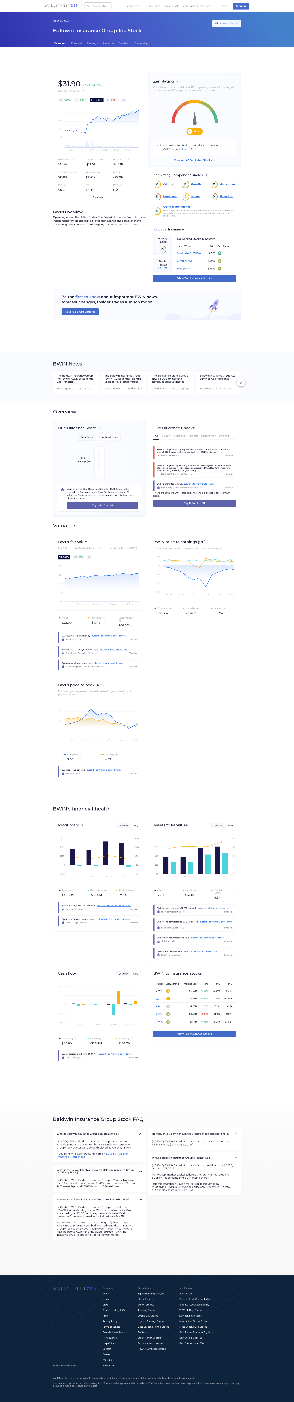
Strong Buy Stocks (148, 1315)
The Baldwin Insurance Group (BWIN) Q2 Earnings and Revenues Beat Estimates (170, 378)
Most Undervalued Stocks (193, 1326)
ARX (158, 1006)
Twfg (179, 268)
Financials (226, 196)
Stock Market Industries (150, 1343)
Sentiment (170, 196)
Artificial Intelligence (176, 206)
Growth (196, 184)
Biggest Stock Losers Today (194, 1304)
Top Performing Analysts (151, 1293)
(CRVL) (188, 261)
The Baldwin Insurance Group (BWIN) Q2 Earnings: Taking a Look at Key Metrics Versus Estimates (122, 378)
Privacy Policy (110, 1321)
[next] (241, 382)
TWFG (159, 1021)
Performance (110, 1337)
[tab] (60, 43)
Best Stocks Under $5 (190, 1337)
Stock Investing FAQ (114, 1310)
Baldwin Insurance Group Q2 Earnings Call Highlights (217, 377)
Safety (195, 196)
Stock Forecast (146, 1304)
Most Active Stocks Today (193, 1321)
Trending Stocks (146, 1310)
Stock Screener (146, 1299)
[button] (99, 1133)
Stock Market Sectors (149, 1337)
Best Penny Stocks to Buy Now (196, 1332)
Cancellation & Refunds (115, 1332)
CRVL (159, 1014)
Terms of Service (111, 1326)
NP (157, 998)
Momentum (227, 184)
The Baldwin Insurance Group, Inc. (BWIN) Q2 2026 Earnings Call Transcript (75, 378)
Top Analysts (171, 6)
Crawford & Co (184, 253)
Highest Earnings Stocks (151, 1321)
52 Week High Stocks (190, 1310)
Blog (105, 1304)
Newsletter (109, 1365)
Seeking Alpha (66, 388)
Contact (107, 1349)
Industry (160, 229)
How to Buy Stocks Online (152, 1349)
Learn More (189, 149)
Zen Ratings (190, 6)
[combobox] (98, 6)
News (106, 1299)
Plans (105, 1315)
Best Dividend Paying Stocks (153, 1326)
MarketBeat (207, 388)
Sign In (224, 6)
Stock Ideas (153, 6)
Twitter (106, 1354)
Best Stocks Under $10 (191, 1343)
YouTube (107, 1360)
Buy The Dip (185, 1293)
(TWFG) (186, 268)
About (106, 1293)
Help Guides (109, 1343)
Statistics (142, 1332)
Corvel (180, 261)
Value (166, 184)
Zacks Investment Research (114, 388)
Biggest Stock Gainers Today (194, 1299)
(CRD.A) (196, 253)
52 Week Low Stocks (190, 1315)
